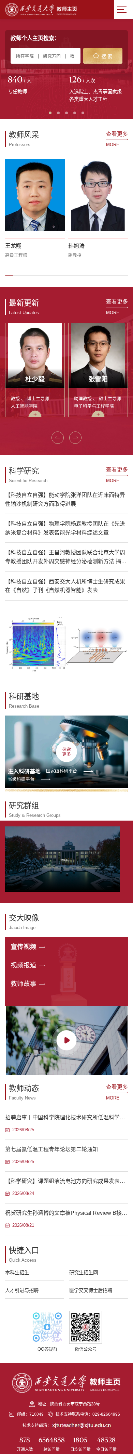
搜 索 (106, 56)
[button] (9, 275)
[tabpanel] (35, 86)
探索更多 (66, 751)
